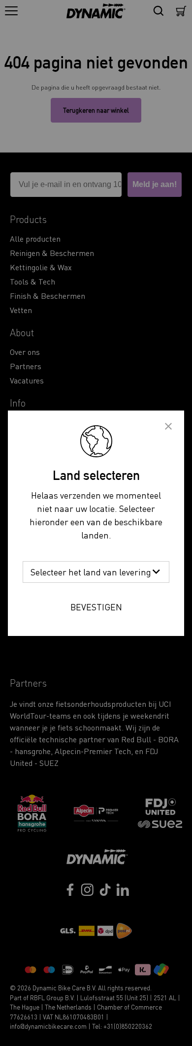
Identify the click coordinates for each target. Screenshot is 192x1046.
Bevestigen (96, 606)
